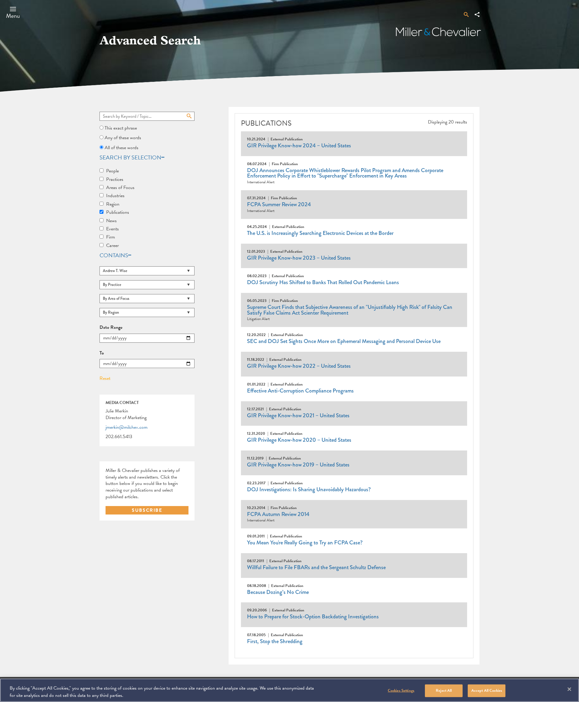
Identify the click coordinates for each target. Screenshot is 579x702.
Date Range (111, 327)
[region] (289, 690)
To (102, 353)
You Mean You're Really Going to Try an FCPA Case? (304, 543)
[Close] (569, 689)
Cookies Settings (401, 691)
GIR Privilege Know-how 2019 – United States (298, 465)
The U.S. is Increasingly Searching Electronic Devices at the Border (320, 233)
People (112, 171)
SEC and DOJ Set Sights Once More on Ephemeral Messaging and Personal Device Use (344, 341)
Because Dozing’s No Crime (278, 592)
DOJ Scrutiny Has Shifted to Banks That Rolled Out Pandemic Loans (323, 282)
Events (112, 228)
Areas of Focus (120, 187)
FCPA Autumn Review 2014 (278, 514)
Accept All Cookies (486, 691)
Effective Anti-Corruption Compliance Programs (300, 391)
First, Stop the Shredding (274, 641)
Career (112, 245)
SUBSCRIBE (147, 510)
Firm (110, 237)
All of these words (121, 147)
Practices (114, 179)
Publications (117, 212)
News (111, 220)
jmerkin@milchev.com (126, 427)
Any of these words (123, 137)
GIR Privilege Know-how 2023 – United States (299, 258)
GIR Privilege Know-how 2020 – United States (299, 440)
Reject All (444, 691)
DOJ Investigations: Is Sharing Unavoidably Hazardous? (309, 489)
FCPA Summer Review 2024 (279, 204)
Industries (115, 195)
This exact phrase (121, 128)
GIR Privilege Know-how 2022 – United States (299, 366)
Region (112, 204)
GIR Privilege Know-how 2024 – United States (299, 145)
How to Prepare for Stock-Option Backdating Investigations (313, 616)
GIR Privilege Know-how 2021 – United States (298, 415)
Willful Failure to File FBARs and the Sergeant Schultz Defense (316, 567)
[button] (13, 12)
